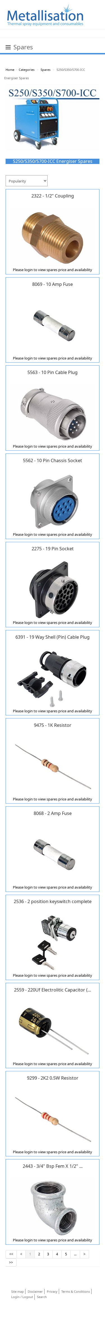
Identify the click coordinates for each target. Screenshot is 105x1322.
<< (11, 1253)
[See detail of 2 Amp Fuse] (53, 854)
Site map (17, 1291)
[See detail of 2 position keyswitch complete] (53, 942)
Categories (26, 69)
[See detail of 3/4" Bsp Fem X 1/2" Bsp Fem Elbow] (53, 1207)
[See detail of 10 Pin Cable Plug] (53, 413)
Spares (45, 69)
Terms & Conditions (75, 1291)
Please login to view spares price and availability (52, 269)
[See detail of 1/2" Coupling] (53, 236)
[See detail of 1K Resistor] (53, 766)
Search (42, 1297)
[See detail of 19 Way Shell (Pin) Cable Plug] (53, 678)
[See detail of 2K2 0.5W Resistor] (53, 1118)
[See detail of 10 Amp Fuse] (53, 325)
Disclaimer (35, 1291)
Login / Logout (22, 1297)
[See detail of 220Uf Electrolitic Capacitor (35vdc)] (53, 1030)
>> (11, 1262)
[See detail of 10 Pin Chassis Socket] (53, 501)
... (75, 1253)
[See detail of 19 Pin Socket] (53, 589)
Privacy (52, 1291)
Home (10, 69)
